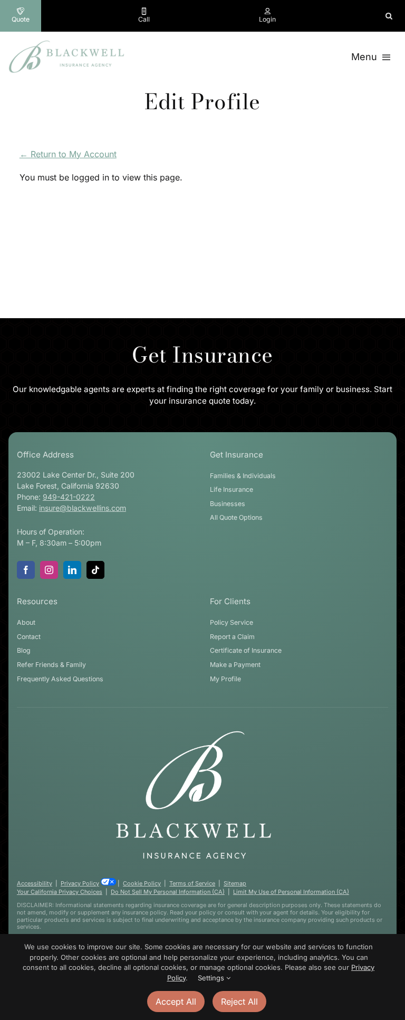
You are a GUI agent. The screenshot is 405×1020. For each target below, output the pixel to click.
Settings (212, 978)
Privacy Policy (80, 883)
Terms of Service (192, 883)
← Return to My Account (68, 154)
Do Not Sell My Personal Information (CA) (168, 891)
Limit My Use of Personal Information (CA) (291, 891)
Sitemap (235, 883)
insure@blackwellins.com (82, 507)
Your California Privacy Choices (59, 891)
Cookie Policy (142, 883)
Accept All (176, 1001)
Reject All (239, 1001)
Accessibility (34, 883)
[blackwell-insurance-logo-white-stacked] (193, 733)
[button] (389, 16)
